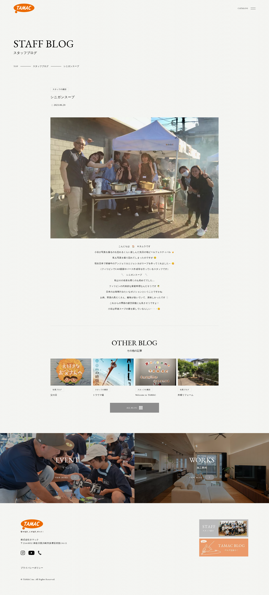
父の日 (53, 395)
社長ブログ (57, 390)
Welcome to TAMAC (145, 395)
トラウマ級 (98, 395)
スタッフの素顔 (59, 89)
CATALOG (243, 8)
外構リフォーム (185, 395)
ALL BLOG (132, 407)
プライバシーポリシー (32, 568)
